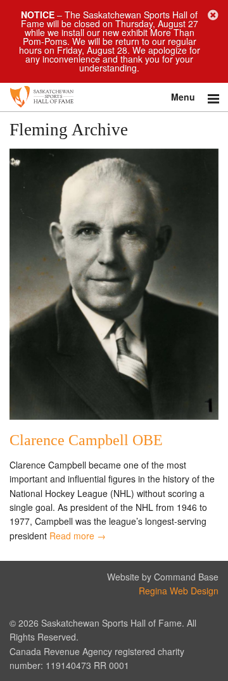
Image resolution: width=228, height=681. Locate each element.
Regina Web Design (178, 590)
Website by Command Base (162, 576)
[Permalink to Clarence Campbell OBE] (114, 416)
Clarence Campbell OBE (86, 440)
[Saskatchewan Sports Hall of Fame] (114, 97)
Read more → (77, 535)
